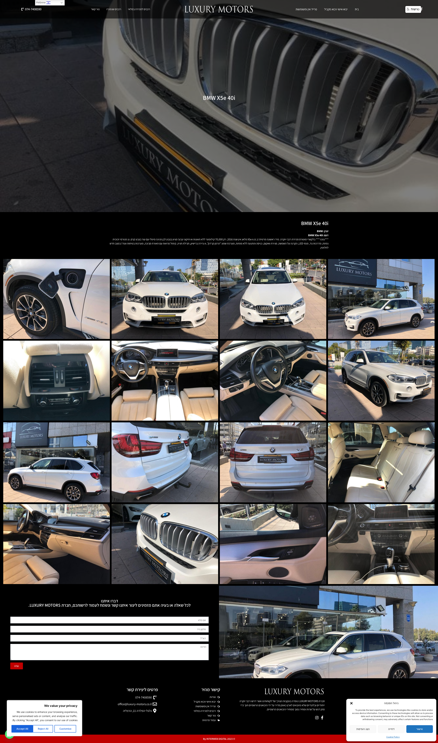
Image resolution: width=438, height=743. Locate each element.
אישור (419, 729)
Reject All (43, 728)
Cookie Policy (393, 737)
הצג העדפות (363, 729)
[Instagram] (316, 717)
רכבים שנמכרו (113, 9)
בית (357, 9)
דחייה (391, 729)
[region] (44, 718)
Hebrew (41, 2)
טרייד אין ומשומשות (306, 9)
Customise (65, 728)
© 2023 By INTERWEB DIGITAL (219, 738)
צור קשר (95, 9)
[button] (351, 703)
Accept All (22, 728)
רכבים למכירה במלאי (139, 9)
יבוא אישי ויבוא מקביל (336, 9)
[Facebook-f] (421, 9)
